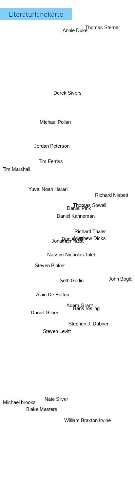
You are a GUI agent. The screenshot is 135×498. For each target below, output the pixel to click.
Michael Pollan (53, 123)
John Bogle (120, 286)
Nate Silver (56, 398)
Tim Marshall (16, 162)
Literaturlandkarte (36, 14)
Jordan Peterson (51, 149)
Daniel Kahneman (76, 217)
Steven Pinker (50, 266)
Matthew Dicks (90, 237)
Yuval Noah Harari (48, 187)
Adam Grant (81, 301)
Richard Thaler (90, 231)
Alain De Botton (49, 282)
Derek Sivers (69, 89)
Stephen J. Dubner (87, 329)
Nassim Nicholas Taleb (71, 254)
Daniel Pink (79, 209)
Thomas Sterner (103, 27)
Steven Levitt (58, 334)
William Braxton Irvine (86, 421)
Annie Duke (75, 30)
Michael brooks (20, 411)
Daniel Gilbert (45, 311)
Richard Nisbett (111, 197)
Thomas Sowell (89, 203)
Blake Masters (43, 411)
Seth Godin (73, 279)
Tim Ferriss (51, 164)
